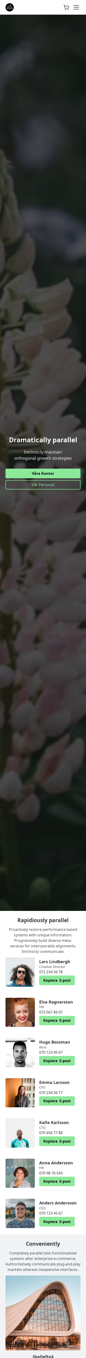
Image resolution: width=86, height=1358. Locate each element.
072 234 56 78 (51, 971)
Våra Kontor (43, 473)
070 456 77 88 (51, 1132)
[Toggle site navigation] (76, 7)
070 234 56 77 (51, 1092)
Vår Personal (43, 484)
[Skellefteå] (43, 1313)
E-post (57, 980)
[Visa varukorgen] (66, 7)
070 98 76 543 (51, 1173)
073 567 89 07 (51, 1012)
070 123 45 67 (51, 1052)
